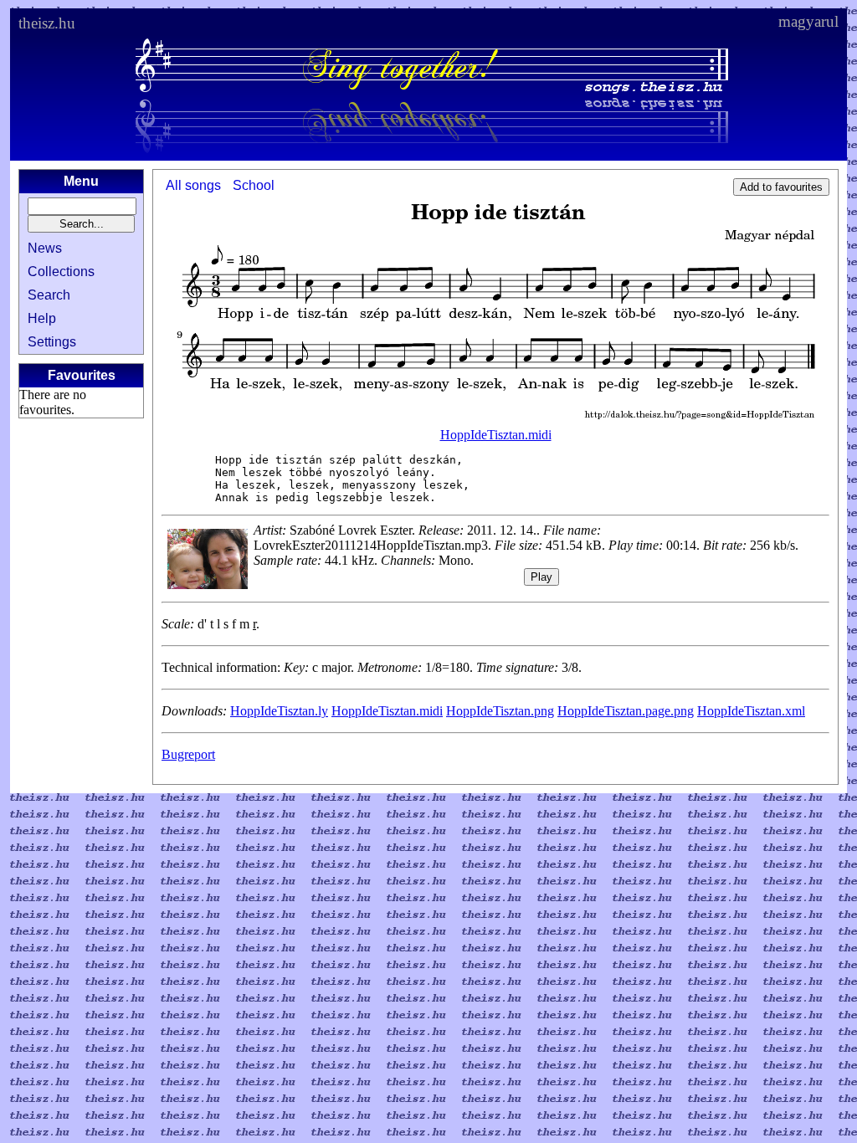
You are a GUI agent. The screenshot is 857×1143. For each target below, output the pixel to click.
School (254, 185)
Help (42, 318)
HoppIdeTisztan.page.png (625, 711)
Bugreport (188, 754)
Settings (52, 342)
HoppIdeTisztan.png (500, 711)
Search (49, 295)
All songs (193, 185)
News (45, 248)
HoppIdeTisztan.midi (496, 435)
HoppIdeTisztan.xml (751, 711)
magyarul (808, 21)
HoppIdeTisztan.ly (279, 711)
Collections (61, 271)
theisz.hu (46, 23)
